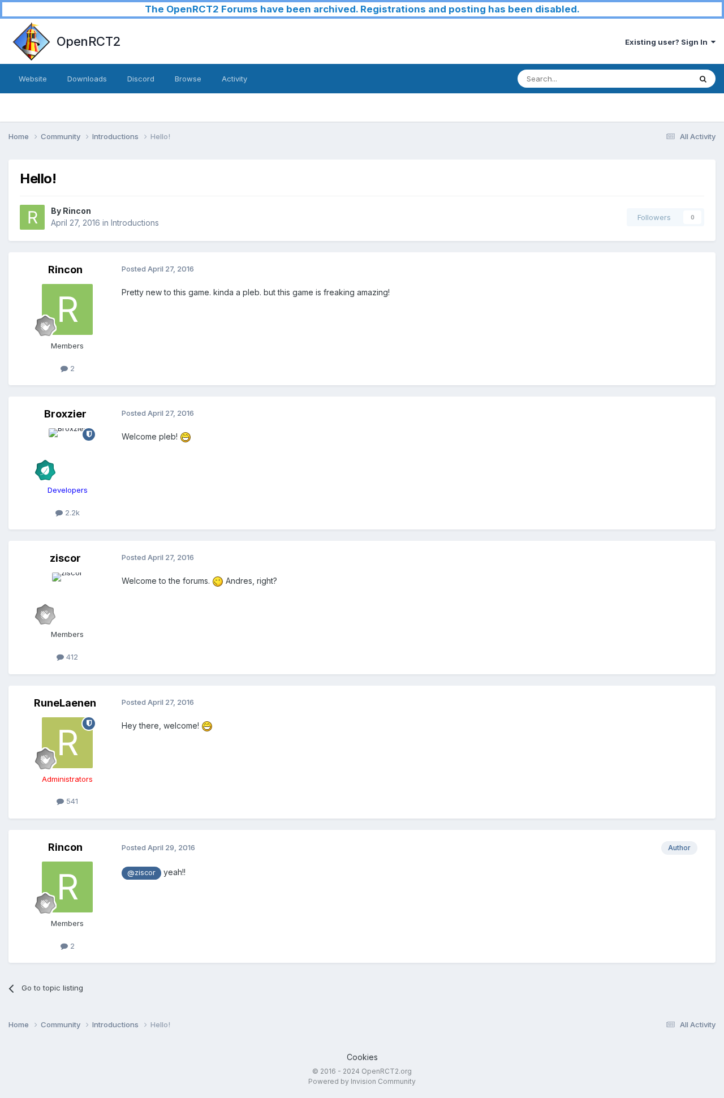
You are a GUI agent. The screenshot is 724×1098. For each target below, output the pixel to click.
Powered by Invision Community (362, 1081)
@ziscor (141, 872)
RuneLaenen (65, 703)
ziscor (65, 558)
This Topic (657, 78)
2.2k (71, 512)
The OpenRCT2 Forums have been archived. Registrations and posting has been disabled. (362, 9)
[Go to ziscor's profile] (67, 597)
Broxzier (65, 414)
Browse (188, 78)
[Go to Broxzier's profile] (67, 453)
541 (71, 801)
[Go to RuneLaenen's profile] (67, 742)
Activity (234, 78)
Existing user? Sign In (668, 41)
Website (33, 78)
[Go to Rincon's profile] (32, 217)
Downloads (87, 78)
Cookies (362, 1057)
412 (71, 656)
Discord (140, 78)
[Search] (703, 79)
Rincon (77, 211)
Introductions (135, 222)
